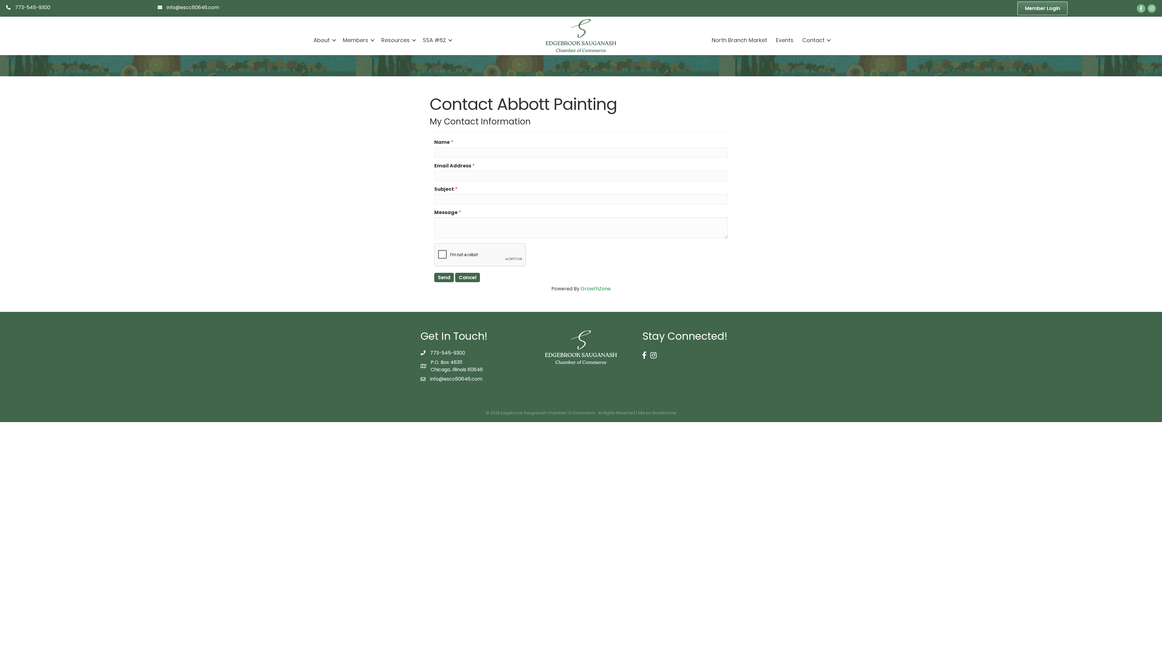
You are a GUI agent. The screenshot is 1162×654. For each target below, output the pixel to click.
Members (355, 40)
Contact (813, 40)
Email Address (452, 165)
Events (784, 40)
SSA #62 (434, 40)
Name (442, 142)
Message (446, 212)
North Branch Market (739, 40)
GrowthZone (596, 288)
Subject (444, 189)
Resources (395, 40)
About (321, 40)
